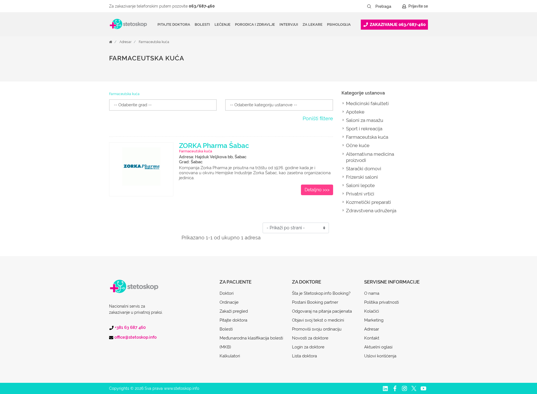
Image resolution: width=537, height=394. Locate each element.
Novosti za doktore (310, 338)
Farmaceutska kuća (154, 42)
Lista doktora (304, 355)
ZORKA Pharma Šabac (214, 145)
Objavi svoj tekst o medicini (318, 320)
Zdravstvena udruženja (371, 210)
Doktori (227, 293)
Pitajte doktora (173, 24)
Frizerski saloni (362, 177)
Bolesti (226, 329)
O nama (371, 293)
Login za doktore (308, 347)
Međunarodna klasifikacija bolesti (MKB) (251, 343)
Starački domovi (363, 168)
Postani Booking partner (315, 302)
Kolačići (371, 311)
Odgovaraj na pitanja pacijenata (322, 311)
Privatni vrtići (360, 194)
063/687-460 (202, 6)
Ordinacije (229, 302)
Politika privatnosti (381, 302)
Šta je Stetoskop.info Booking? (321, 293)
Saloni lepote (360, 185)
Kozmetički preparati (368, 202)
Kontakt (371, 338)
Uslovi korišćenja (380, 355)
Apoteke (355, 112)
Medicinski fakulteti (367, 103)
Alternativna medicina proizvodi (370, 157)
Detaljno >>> (317, 189)
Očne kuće (357, 145)
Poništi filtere (318, 118)
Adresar (125, 42)
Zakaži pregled (234, 311)
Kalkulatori (230, 355)
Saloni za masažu (364, 120)
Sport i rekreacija (364, 128)
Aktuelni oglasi (378, 347)
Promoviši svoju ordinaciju (316, 329)
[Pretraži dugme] (369, 6)
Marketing (373, 320)
